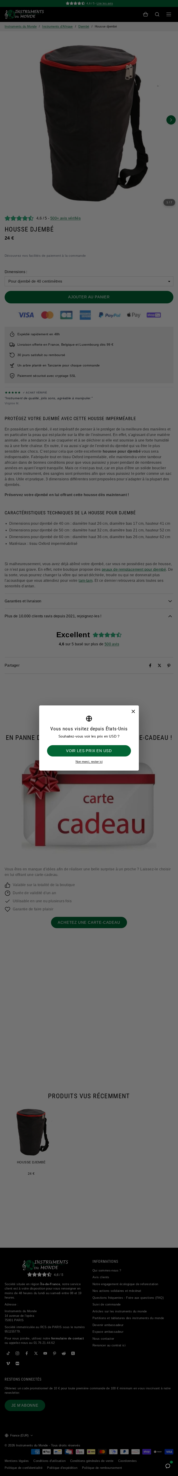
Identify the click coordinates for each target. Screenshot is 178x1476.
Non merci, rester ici (89, 761)
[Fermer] (133, 711)
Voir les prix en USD (89, 751)
